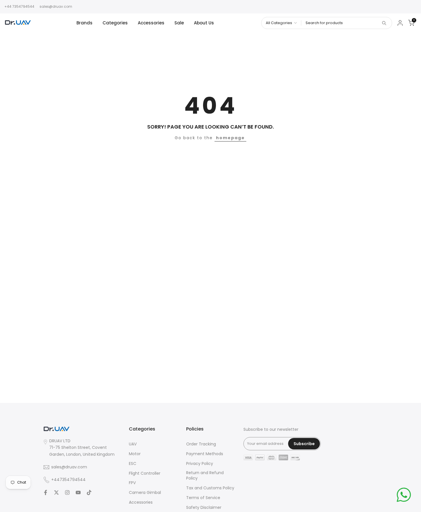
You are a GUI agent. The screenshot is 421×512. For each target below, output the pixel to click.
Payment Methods (204, 454)
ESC (132, 463)
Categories (115, 23)
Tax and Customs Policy (210, 488)
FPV (132, 483)
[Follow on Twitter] (56, 492)
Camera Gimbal (145, 492)
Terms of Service (203, 498)
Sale (179, 23)
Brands (84, 23)
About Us (204, 23)
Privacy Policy (199, 463)
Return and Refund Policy (205, 475)
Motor (135, 454)
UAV (133, 444)
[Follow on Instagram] (67, 492)
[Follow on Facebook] (45, 492)
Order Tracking (201, 444)
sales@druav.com (56, 6)
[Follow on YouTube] (78, 492)
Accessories (151, 23)
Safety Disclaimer (203, 507)
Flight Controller (144, 473)
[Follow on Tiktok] (89, 492)
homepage (230, 138)
